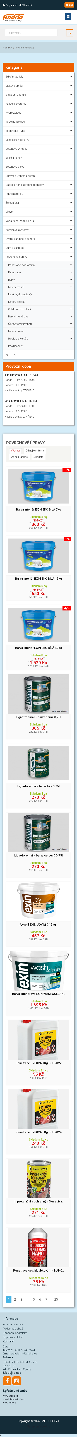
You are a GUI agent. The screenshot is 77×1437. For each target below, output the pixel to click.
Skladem (38, 456)
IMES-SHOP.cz (50, 1421)
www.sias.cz (9, 1402)
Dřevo (9, 211)
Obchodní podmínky (15, 1333)
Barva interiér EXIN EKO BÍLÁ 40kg (38, 648)
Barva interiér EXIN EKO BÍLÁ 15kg (38, 578)
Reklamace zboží (13, 1328)
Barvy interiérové (18, 316)
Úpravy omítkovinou (20, 324)
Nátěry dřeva (15, 331)
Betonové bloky (15, 166)
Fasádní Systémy (16, 103)
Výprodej (11, 354)
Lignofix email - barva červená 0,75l (38, 855)
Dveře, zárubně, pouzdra (20, 238)
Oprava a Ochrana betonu (21, 175)
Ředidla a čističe (18, 338)
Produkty (7, 47)
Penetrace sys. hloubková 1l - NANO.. (38, 1270)
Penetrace (14, 272)
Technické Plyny (15, 130)
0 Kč (70, 4)
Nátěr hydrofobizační (20, 294)
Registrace (11, 5)
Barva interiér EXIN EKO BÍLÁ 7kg (38, 509)
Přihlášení (26, 5)
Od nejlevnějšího (35, 450)
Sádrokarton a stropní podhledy (25, 184)
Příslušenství (15, 346)
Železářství (12, 202)
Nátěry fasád (15, 287)
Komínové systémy (17, 229)
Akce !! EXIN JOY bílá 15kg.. (38, 924)
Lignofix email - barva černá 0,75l (38, 717)
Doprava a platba (13, 1337)
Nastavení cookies (38, 1426)
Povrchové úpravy (25, 47)
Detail (6, 1346)
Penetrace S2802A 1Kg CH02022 (39, 1063)
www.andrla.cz (10, 1395)
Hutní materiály (14, 193)
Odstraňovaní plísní (19, 309)
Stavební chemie (16, 94)
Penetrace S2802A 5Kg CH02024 (39, 1132)
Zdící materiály (14, 76)
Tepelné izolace (15, 121)
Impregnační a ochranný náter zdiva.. (38, 1201)
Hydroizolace (13, 112)
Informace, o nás (13, 1324)
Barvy (11, 279)
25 (56, 1299)
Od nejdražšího (19, 456)
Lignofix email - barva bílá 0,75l (38, 786)
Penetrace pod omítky (21, 265)
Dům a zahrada (15, 247)
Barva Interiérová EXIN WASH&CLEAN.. (38, 994)
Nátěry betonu (16, 301)
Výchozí (15, 450)
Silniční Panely (14, 157)
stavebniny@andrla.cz (24, 1353)
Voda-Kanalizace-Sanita (20, 221)
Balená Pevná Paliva (17, 139)
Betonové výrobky (16, 148)
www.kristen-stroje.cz (14, 1399)
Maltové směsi (14, 85)
